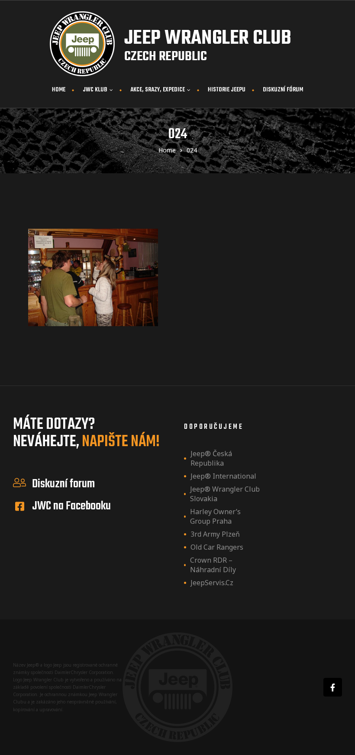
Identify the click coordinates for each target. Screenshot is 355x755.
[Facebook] (332, 687)
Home (58, 90)
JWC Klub (95, 90)
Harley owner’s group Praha (215, 516)
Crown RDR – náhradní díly (213, 564)
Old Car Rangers (216, 547)
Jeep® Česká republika (211, 458)
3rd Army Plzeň (215, 534)
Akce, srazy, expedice (157, 90)
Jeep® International (223, 476)
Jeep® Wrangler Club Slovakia (225, 493)
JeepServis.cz (211, 582)
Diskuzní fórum (283, 90)
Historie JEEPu (226, 90)
